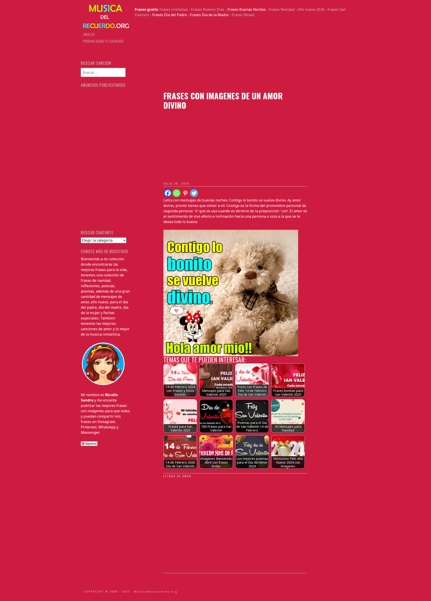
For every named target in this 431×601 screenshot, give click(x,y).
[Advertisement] (242, 54)
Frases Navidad (282, 9)
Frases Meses (243, 14)
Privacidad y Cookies (103, 41)
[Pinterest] (185, 193)
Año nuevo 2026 (311, 9)
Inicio (89, 34)
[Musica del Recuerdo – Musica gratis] (105, 28)
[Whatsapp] (176, 193)
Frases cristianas (173, 9)
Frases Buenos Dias (207, 9)
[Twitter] (194, 193)
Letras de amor (177, 476)
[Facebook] (168, 193)
